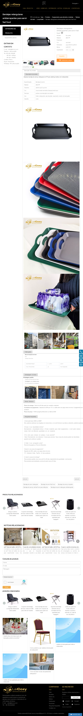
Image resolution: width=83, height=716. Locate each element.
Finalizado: (59, 40)
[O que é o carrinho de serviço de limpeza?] (70, 545)
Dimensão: (59, 44)
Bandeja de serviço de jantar (65, 484)
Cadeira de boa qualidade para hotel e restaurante (13, 681)
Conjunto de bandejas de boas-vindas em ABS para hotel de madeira (12, 608)
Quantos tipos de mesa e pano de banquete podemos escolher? (12, 637)
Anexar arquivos (8, 577)
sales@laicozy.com (13, 49)
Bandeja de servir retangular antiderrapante (62, 487)
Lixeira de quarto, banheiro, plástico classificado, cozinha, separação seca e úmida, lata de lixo (58, 515)
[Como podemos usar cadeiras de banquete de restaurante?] (41, 632)
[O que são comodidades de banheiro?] (32, 545)
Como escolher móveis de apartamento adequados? (40, 672)
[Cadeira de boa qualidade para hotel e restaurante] (15, 666)
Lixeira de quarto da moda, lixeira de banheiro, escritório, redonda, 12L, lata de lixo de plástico (43, 515)
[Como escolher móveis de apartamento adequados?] (41, 662)
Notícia (51, 699)
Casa (50, 692)
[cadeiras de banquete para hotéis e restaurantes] (68, 630)
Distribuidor (52, 701)
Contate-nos (52, 708)
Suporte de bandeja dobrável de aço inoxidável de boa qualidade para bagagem (29, 515)
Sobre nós (51, 696)
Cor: (58, 42)
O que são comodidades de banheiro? (32, 547)
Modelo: (59, 35)
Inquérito (61, 56)
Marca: (58, 47)
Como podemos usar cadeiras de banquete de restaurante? (41, 649)
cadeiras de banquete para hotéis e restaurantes (65, 645)
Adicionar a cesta (67, 60)
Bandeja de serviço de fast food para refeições (36, 487)
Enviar (6, 587)
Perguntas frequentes (54, 705)
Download (51, 703)
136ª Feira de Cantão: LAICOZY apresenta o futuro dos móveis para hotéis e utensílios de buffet (13, 547)
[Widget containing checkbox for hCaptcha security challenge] (15, 582)
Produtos (51, 694)
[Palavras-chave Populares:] (44, 3)
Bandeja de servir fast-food (48, 484)
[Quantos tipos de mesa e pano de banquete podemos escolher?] (15, 626)
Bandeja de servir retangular (31, 484)
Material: (59, 38)
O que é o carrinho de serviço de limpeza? (70, 547)
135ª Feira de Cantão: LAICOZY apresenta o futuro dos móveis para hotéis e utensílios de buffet (51, 547)
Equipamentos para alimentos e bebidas (12, 37)
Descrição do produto (30, 70)
